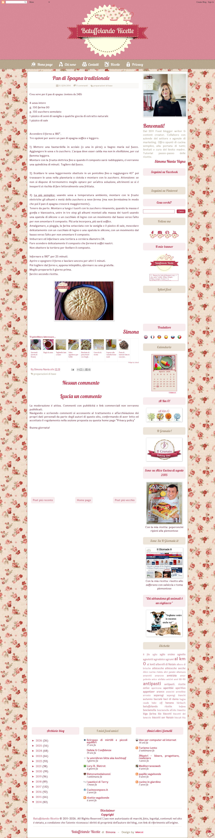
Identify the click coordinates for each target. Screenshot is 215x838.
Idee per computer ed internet (157, 740)
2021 (39, 766)
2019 (39, 776)
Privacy (137, 64)
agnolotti (148, 659)
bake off (157, 703)
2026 (39, 741)
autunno (148, 699)
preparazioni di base (102, 85)
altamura (181, 672)
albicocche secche (175, 668)
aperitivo (180, 688)
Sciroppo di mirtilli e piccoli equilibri (107, 741)
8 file (146, 654)
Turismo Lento (148, 748)
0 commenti (82, 85)
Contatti (93, 64)
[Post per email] (72, 369)
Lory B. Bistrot (96, 766)
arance (160, 692)
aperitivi (168, 688)
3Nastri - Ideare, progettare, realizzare (159, 757)
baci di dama (171, 699)
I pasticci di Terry (97, 782)
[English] (146, 337)
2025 (39, 746)
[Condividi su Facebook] (86, 369)
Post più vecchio (125, 500)
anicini (169, 679)
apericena (156, 688)
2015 (39, 797)
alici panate (170, 672)
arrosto (147, 695)
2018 (39, 782)
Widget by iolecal (133, 362)
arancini (170, 692)
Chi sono (70, 64)
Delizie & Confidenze (99, 750)
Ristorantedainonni (98, 774)
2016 (39, 792)
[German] (159, 337)
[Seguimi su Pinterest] (167, 233)
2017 (39, 787)
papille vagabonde (150, 774)
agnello (181, 654)
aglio (155, 654)
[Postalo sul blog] (81, 369)
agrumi (170, 659)
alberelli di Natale (166, 664)
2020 (39, 771)
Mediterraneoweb (150, 766)
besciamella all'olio (166, 710)
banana (169, 703)
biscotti (167, 714)
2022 (39, 761)
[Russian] (173, 337)
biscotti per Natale (163, 717)
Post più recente (43, 500)
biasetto (181, 710)
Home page (45, 64)
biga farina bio (152, 714)
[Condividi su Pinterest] (89, 369)
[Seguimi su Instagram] (160, 233)
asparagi (159, 695)
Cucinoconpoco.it (97, 790)
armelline (180, 692)
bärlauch (181, 703)
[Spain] (166, 337)
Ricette (115, 64)
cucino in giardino (150, 782)
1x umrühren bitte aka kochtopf (106, 758)
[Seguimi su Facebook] (153, 233)
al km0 (151, 664)
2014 (39, 802)
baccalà (158, 699)
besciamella (149, 710)
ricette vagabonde (98, 798)
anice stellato (158, 679)
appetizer (149, 692)
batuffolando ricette (157, 706)
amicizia (172, 676)
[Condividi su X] (83, 369)
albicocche (158, 668)
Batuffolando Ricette (46, 819)
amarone (159, 675)
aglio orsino (167, 654)
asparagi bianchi (176, 695)
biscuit (178, 717)
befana (182, 706)
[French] (153, 337)
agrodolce (159, 659)
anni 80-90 (179, 679)
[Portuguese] (180, 337)
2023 (39, 756)
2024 (39, 751)
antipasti (152, 683)
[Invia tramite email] (78, 369)
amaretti (147, 675)
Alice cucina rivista (153, 672)
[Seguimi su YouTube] (175, 233)
